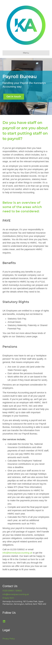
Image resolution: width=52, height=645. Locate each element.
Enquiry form (8, 598)
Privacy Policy (9, 638)
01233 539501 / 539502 (12, 591)
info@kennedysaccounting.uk (17, 552)
